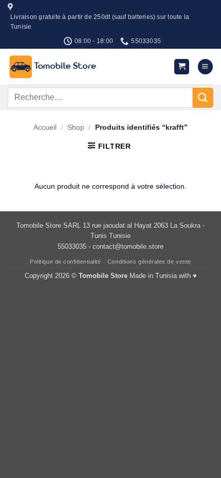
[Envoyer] (203, 98)
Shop (75, 127)
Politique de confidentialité (65, 261)
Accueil (45, 127)
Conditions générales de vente (149, 261)
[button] (181, 66)
